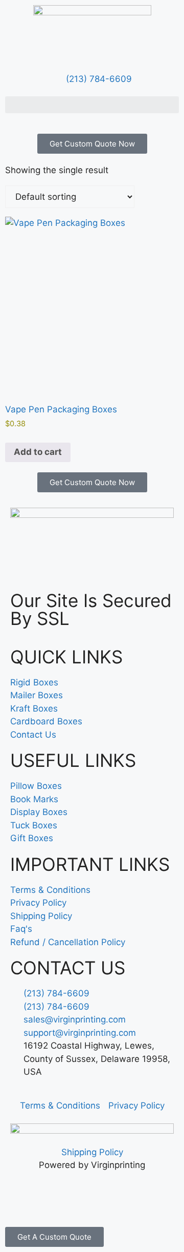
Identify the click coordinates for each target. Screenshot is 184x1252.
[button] (92, 104)
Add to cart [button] (38, 452)
